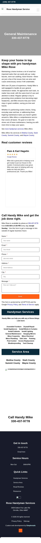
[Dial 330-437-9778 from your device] (20, 540)
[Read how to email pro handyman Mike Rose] (40, 2)
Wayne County (28, 135)
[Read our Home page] (4, 10)
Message (5, 281)
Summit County (13, 135)
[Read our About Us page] (15, 540)
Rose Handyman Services (20, 503)
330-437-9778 (33, 223)
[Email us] (26, 540)
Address (5, 263)
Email (4, 245)
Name (4, 236)
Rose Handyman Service (18, 9)
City (3, 272)
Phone (4, 254)
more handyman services (14, 129)
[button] (38, 10)
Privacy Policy (12, 305)
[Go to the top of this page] (20, 530)
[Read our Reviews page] (32, 540)
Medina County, (27, 133)
